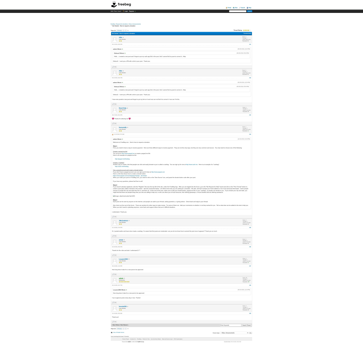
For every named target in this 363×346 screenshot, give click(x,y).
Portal (229, 7)
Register (131, 11)
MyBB (129, 341)
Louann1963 (123, 259)
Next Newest (124, 325)
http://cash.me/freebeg (121, 166)
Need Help (122, 108)
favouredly (123, 127)
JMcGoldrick (123, 220)
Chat (236, 7)
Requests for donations (122, 24)
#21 (250, 44)
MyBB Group (141, 341)
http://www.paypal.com (158, 172)
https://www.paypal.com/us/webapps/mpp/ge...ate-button (130, 175)
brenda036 (123, 306)
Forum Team (125, 339)
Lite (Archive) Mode (156, 339)
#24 (250, 134)
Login (126, 11)
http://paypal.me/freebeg (122, 159)
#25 (250, 227)
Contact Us (133, 339)
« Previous (119, 30)
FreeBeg (113, 24)
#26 (250, 246)
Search (243, 7)
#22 (250, 77)
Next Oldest (116, 325)
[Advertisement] (181, 17)
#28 (250, 285)
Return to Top (146, 339)
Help (250, 7)
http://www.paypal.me (128, 153)
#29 (250, 313)
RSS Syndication (178, 339)
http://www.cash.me (192, 164)
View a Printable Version (118, 332)
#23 (250, 115)
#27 (250, 266)
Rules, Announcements (135, 24)
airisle (121, 240)
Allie (120, 37)
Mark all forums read (167, 339)
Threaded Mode (247, 33)
